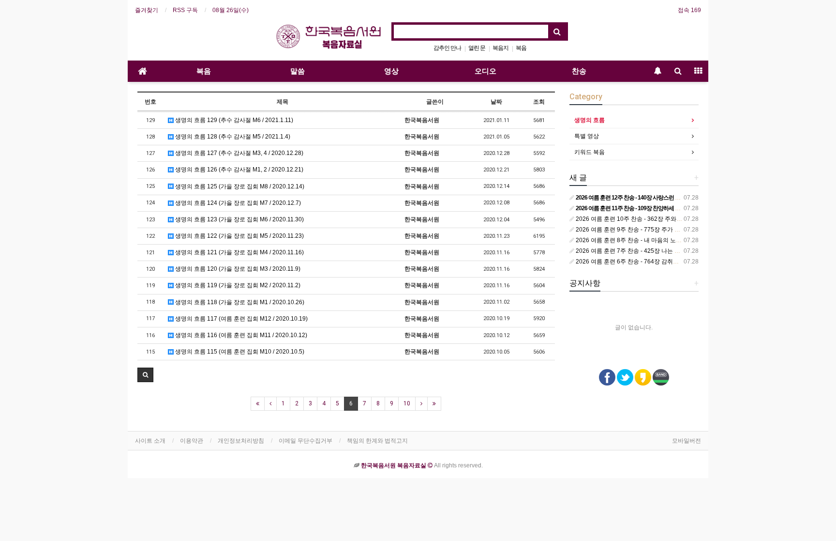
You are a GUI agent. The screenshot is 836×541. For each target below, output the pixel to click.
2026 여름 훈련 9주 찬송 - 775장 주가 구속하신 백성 (642, 229)
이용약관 (191, 440)
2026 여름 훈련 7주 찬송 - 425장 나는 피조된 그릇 (639, 250)
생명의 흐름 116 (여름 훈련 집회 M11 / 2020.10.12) (240, 335)
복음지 (500, 48)
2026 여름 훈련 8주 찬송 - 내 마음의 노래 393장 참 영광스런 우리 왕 (662, 240)
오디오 (485, 71)
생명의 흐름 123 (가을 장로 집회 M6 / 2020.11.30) (239, 219)
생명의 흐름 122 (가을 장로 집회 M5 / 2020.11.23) (239, 235)
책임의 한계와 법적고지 (377, 440)
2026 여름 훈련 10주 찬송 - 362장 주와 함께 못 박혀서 (645, 219)
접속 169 (689, 10)
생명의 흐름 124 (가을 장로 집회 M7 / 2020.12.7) (237, 203)
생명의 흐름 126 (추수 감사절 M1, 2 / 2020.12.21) (238, 169)
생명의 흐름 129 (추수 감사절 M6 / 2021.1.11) (233, 120)
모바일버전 (686, 440)
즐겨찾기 (146, 10)
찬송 (579, 71)
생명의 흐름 (589, 120)
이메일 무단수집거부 (305, 440)
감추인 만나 (447, 48)
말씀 (297, 71)
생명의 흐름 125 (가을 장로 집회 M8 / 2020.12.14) (239, 186)
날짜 (496, 101)
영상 (391, 71)
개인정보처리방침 (241, 440)
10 (406, 403)
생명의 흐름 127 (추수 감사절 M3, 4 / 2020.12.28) (238, 153)
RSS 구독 (185, 10)
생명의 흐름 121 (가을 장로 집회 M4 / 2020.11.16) (239, 252)
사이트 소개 (150, 440)
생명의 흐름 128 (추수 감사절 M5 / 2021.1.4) (232, 136)
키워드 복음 (589, 152)
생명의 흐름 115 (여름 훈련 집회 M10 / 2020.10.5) (239, 351)
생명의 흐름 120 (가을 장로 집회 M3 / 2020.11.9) (237, 268)
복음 (521, 48)
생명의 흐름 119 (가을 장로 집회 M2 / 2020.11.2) (237, 285)
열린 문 (476, 48)
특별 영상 (586, 136)
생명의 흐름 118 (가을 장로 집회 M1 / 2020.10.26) (239, 302)
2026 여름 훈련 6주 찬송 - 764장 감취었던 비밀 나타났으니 (651, 261)
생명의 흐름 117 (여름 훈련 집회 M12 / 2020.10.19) (241, 318)
